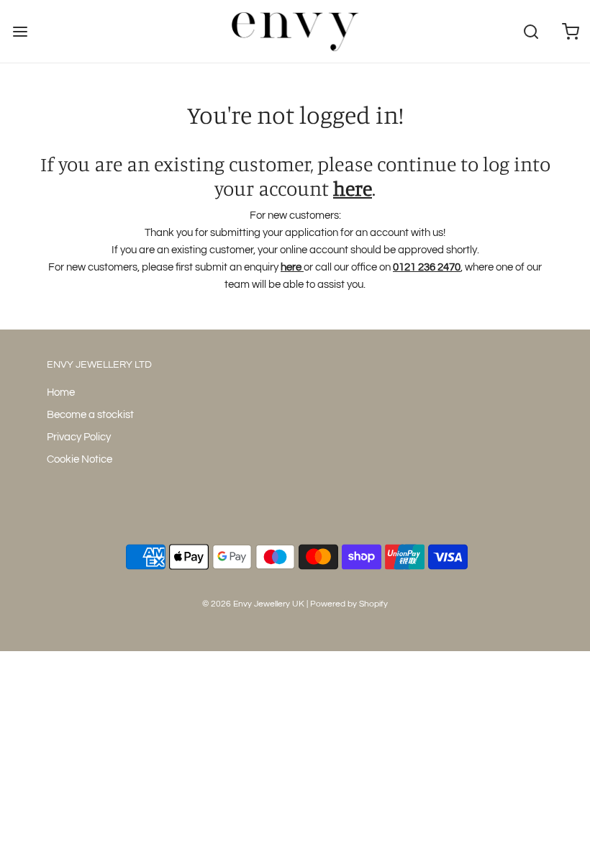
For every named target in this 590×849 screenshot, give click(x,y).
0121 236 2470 (426, 267)
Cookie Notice (79, 459)
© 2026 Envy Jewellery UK (253, 604)
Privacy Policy (79, 437)
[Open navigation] (20, 31)
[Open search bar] (530, 31)
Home (61, 392)
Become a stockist (90, 414)
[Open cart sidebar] (570, 31)
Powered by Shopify (349, 604)
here (352, 188)
